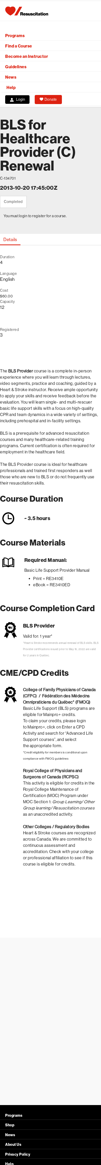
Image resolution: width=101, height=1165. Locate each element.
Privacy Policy (17, 1154)
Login (20, 99)
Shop (9, 1125)
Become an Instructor (26, 56)
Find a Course (18, 46)
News (10, 77)
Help (11, 87)
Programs (15, 35)
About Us (13, 1144)
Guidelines (15, 66)
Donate (51, 99)
